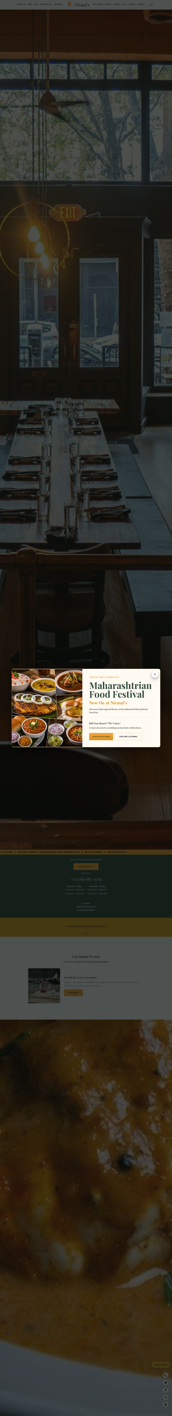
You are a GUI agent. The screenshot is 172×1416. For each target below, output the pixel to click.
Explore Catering (128, 736)
